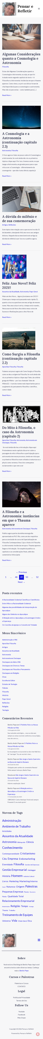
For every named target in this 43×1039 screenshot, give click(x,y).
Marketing (14, 881)
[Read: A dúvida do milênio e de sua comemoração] (21, 199)
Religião (5, 706)
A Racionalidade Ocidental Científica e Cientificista (20, 600)
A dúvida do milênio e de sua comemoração (19, 218)
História (5, 695)
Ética (30, 921)
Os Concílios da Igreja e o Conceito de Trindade (19, 625)
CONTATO (21, 986)
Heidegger (32, 870)
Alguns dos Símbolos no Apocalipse (15, 614)
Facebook (21, 1015)
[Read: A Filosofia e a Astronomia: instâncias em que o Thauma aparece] (21, 494)
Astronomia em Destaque (20, 529)
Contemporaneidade (10, 854)
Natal (4, 887)
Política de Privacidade (21, 997)
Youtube (22, 1012)
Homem (17, 876)
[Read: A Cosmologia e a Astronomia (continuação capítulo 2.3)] (21, 117)
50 (27, 577)
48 (16, 577)
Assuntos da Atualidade (10, 292)
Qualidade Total (16, 896)
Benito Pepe (24, 971)
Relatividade (6, 906)
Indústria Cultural (28, 876)
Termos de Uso (21, 1001)
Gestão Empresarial (14, 869)
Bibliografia (21, 842)
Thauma (5, 910)
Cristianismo (27, 853)
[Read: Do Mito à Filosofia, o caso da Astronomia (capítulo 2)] (21, 414)
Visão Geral (22, 921)
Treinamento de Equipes (17, 915)
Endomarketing (27, 858)
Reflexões (12, 225)
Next (21, 582)
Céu (4, 858)
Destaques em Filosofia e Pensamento (16, 669)
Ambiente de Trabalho (16, 826)
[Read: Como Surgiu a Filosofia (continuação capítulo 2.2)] (18, 338)
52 (37, 577)
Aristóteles (7, 831)
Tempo (24, 906)
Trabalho (12, 910)
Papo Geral (33, 292)
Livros (5, 881)
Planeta (26, 892)
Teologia (5, 710)
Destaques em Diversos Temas (13, 666)
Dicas (4, 677)
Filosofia (5, 67)
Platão (4, 896)
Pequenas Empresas (12, 891)
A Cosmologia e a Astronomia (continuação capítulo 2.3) (19, 140)
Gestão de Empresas (32, 865)
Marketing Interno (28, 881)
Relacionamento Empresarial (18, 900)
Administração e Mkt (9, 640)
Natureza (10, 886)
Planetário (32, 892)
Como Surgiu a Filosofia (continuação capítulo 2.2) (21, 358)
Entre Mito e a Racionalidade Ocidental (16, 603)
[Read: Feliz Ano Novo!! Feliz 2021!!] (14, 267)
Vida (14, 920)
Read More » (6, 95)
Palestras (31, 886)
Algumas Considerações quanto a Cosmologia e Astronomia (21, 58)
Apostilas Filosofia (9, 367)
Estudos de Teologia (9, 684)
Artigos (5, 225)
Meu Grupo (21, 1018)
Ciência (30, 842)
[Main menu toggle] (39, 8)
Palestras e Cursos (21, 983)
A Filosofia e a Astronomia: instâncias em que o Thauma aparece (20, 518)
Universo (6, 921)
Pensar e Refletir (25, 8)
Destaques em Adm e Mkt (11, 662)
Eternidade (7, 864)
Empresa (13, 858)
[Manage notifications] (38, 1034)
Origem (20, 886)
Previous (21, 572)
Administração (11, 820)
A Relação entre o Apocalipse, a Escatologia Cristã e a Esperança (21, 791)
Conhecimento (12, 847)
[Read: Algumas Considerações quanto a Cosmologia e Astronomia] (21, 37)
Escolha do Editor (8, 680)
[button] (39, 940)
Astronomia (6, 150)
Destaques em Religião (10, 673)
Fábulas (5, 688)
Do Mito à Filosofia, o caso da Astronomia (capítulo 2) (18, 432)
